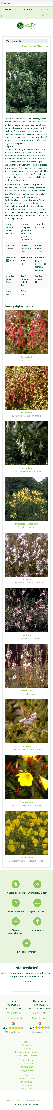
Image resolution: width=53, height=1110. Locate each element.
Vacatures (26, 1045)
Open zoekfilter (15, 41)
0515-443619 (42, 9)
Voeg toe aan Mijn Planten (36, 46)
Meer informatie (13, 1018)
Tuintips (26, 1049)
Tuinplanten (26, 1067)
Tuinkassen (26, 1063)
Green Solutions (14, 1100)
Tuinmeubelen (27, 1078)
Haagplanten (26, 1070)
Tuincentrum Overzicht (35, 1100)
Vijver (26, 1075)
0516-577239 (18, 9)
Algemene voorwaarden (26, 1052)
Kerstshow (26, 1088)
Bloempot (26, 1082)
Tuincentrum (26, 1060)
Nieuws (27, 1042)
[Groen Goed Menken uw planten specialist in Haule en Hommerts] (26, 25)
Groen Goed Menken (27, 1055)
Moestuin (26, 1085)
